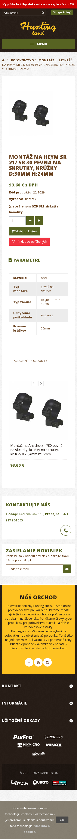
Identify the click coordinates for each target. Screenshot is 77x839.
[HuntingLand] (38, 28)
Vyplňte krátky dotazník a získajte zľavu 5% (38, 4)
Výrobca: (16, 199)
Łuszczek (30, 199)
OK (62, 820)
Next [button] (41, 383)
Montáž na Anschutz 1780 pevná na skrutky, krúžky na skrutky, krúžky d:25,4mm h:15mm (36, 449)
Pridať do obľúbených (32, 242)
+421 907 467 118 (30, 514)
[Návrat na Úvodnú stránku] (3, 60)
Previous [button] (33, 383)
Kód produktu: (20, 192)
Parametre (26, 260)
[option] (38, 427)
